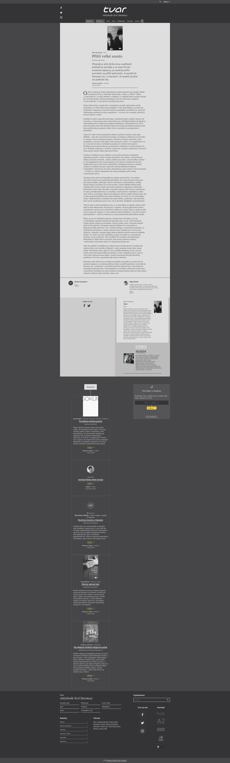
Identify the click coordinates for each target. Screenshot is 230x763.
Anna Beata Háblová (141, 355)
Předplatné (106, 707)
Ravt (108, 21)
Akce (113, 21)
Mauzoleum (96, 724)
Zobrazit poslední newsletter (151, 412)
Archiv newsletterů (151, 416)
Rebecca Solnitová (141, 368)
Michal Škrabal (151, 361)
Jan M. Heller (139, 358)
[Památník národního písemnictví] (161, 739)
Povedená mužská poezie (90, 421)
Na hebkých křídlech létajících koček (90, 647)
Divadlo (103, 724)
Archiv (137, 21)
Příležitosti (121, 21)
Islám (105, 728)
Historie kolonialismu (112, 724)
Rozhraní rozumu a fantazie (90, 520)
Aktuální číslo (65, 703)
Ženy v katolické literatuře (101, 722)
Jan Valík (146, 358)
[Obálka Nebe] (115, 38)
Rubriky (89, 21)
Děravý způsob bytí (90, 584)
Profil (76, 285)
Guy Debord (146, 357)
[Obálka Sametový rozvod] (90, 567)
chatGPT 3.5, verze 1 (153, 355)
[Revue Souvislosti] (161, 730)
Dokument (96, 726)
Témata (99, 21)
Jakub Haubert (154, 357)
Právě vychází (113, 722)
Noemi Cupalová (151, 364)
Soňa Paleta (150, 368)
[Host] (161, 713)
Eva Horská (139, 357)
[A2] (161, 722)
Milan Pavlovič (150, 363)
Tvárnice (130, 21)
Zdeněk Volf (148, 369)
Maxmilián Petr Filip (141, 361)
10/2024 (141, 351)
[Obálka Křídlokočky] (90, 632)
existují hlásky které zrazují (90, 479)
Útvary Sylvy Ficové (114, 726)
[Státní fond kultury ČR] (161, 747)
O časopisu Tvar (86, 710)
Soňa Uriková (157, 368)
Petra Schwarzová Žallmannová (151, 366)
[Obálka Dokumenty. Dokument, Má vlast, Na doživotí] (90, 406)
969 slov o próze (98, 728)
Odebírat (151, 408)
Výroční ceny (104, 726)
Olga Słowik (139, 366)
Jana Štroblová (153, 358)
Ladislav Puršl (139, 360)
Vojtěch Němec (140, 369)
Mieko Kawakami (140, 363)
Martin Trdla (147, 360)
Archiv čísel (106, 703)
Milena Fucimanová (141, 364)
